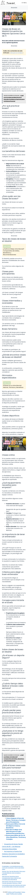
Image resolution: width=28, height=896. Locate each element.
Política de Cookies (16, 894)
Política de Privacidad (14, 892)
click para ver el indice (16, 53)
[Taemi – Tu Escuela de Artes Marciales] (8, 2)
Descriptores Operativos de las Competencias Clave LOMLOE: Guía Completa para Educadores (11, 878)
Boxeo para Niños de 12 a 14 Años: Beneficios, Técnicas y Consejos (16, 837)
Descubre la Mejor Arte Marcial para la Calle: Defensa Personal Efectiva (15, 831)
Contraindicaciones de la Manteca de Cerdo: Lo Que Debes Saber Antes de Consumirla (14, 885)
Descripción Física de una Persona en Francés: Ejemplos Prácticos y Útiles (12, 882)
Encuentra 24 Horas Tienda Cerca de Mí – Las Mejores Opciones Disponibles (12, 846)
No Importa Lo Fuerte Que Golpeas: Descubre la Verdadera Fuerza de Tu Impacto (13, 853)
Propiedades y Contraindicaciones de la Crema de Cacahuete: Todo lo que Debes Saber (13, 868)
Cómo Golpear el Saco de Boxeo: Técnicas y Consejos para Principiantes (15, 820)
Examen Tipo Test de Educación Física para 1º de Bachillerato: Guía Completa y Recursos (13, 873)
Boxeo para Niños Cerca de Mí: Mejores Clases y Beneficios (15, 826)
